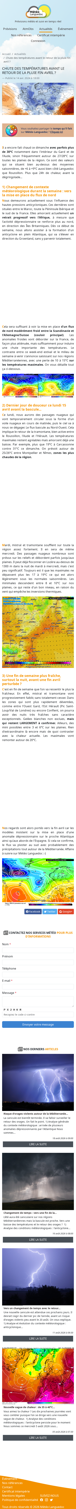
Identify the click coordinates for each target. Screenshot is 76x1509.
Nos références (21, 35)
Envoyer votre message (38, 1024)
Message (9, 993)
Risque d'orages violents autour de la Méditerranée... (36, 1113)
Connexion (38, 41)
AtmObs (28, 29)
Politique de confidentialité (20, 1500)
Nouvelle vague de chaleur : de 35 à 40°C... (29, 1407)
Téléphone (9, 968)
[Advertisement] (38, 282)
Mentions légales (13, 1496)
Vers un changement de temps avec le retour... (32, 1308)
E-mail (7, 981)
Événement (65, 29)
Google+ (67, 911)
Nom (6, 944)
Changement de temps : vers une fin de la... (30, 1212)
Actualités (45, 29)
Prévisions (10, 29)
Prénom (7, 956)
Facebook (34, 911)
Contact (7, 1487)
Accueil (6, 54)
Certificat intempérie (51, 35)
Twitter (50, 911)
